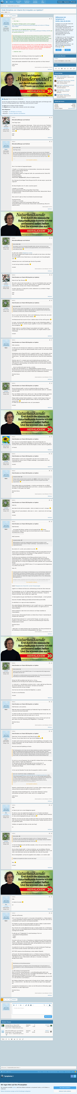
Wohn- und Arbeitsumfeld (62, 83)
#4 (51, 238)
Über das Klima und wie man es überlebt (65, 80)
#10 (51, 453)
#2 (51, 117)
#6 (51, 300)
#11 (51, 470)
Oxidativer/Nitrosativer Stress (17, 1027)
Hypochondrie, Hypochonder (63, 94)
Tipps (73, 1071)
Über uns (40, 1071)
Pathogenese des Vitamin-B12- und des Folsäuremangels (27, 585)
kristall (6, 1027)
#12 (51, 500)
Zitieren (50, 69)
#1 (51, 18)
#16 (51, 731)
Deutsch (9, 1071)
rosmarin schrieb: (17, 476)
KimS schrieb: (16, 669)
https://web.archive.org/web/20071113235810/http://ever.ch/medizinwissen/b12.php (30, 775)
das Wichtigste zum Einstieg (15, 111)
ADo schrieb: (16, 836)
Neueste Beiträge (58, 73)
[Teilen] (50, 19)
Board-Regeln (68, 1071)
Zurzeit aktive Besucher (60, 56)
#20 (51, 913)
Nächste (13, 15)
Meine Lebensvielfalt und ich (63, 75)
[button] (12, 2)
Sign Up (67, 49)
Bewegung (59, 92)
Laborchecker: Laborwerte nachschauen (65, 85)
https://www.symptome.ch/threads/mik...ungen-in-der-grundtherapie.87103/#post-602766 (31, 30)
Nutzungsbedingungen (53, 1071)
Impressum (45, 1071)
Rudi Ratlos (47, 1032)
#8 (51, 383)
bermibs (56, 58)
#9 (51, 436)
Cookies (4, 1071)
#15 (51, 701)
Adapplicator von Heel (27, 252)
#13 (51, 521)
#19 (51, 896)
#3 (51, 141)
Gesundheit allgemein (61, 87)
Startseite (7, 2)
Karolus (6, 1033)
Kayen (4, 12)
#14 (51, 663)
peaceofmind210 (71, 108)
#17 (51, 805)
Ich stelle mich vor (60, 78)
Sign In (58, 49)
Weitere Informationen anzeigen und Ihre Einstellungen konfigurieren (15, 1091)
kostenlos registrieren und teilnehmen (17, 113)
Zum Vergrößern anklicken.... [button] (32, 159)
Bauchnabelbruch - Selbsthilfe (63, 89)
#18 (51, 833)
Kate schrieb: (16, 147)
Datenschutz (61, 1071)
